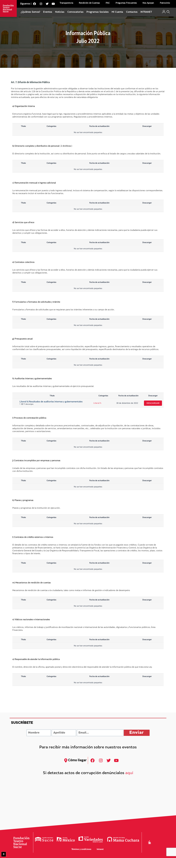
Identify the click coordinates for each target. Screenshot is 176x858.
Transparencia (66, 3)
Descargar (153, 403)
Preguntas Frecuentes (126, 3)
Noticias (59, 12)
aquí (129, 773)
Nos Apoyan (148, 3)
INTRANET (146, 12)
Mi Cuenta (117, 12)
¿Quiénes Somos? (30, 12)
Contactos (132, 12)
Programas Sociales (97, 12)
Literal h (97, 403)
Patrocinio (165, 3)
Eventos (47, 12)
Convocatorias (75, 12)
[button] (168, 12)
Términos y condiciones (81, 849)
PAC (108, 3)
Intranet (100, 849)
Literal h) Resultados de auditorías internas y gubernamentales (51, 402)
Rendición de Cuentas (89, 3)
